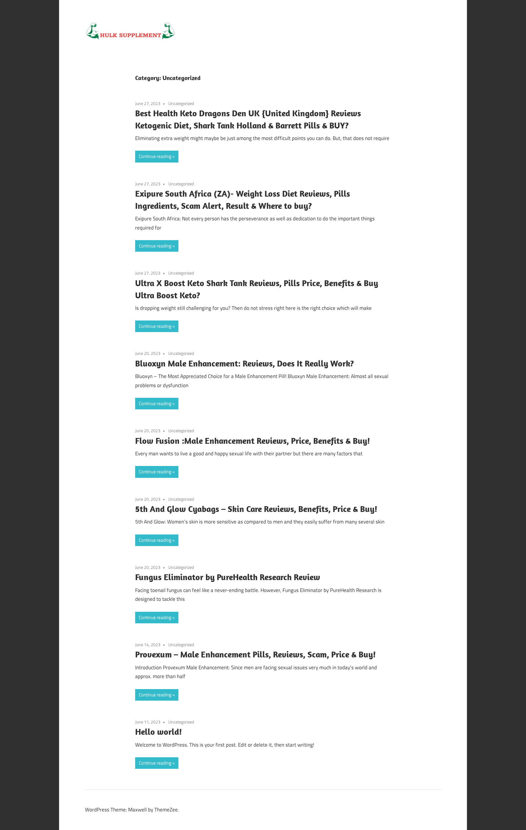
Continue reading (155, 156)
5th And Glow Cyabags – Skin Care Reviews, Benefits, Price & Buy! (256, 508)
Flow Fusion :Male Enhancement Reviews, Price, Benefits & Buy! (252, 440)
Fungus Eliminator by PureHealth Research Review (227, 577)
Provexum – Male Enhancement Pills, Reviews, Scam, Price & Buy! (255, 654)
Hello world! (158, 731)
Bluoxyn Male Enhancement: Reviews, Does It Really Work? (244, 363)
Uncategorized (181, 103)
